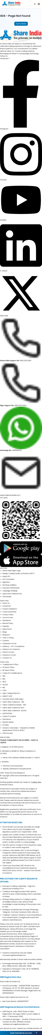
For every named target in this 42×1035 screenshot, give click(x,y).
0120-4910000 (17, 1022)
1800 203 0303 (25, 360)
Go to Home (21, 24)
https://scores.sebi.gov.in (15, 773)
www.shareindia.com (22, 775)
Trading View (36, 782)
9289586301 (17, 450)
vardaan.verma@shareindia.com (16, 1024)
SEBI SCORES (5, 737)
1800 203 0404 (20, 405)
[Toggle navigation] (38, 4)
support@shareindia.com (10, 495)
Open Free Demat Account (21, 1033)
